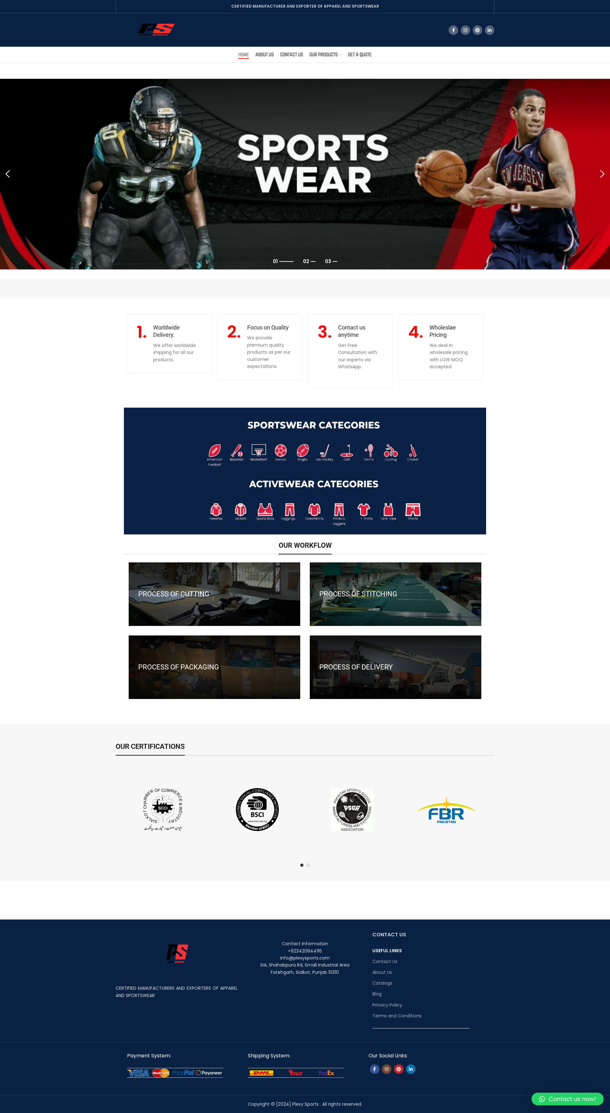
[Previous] (8, 174)
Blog (377, 994)
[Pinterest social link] (477, 30)
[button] (568, 1099)
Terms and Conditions (397, 1016)
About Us (382, 972)
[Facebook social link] (453, 30)
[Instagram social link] (465, 30)
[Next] (602, 174)
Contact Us (384, 961)
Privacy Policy (387, 1005)
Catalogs (382, 983)
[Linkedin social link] (489, 30)
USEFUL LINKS (387, 950)
